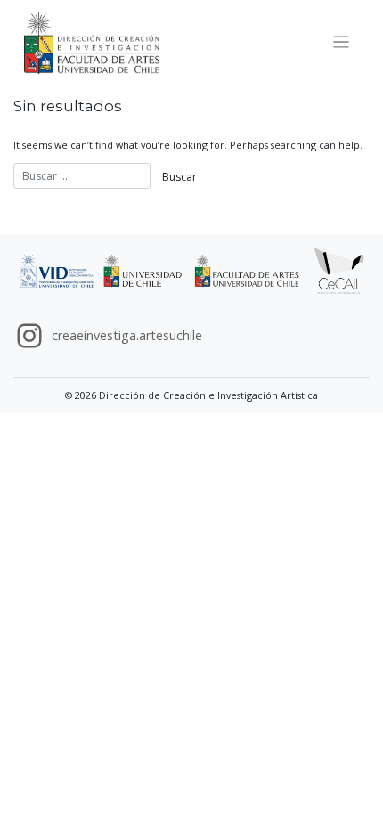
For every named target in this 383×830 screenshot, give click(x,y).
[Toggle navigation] (341, 42)
